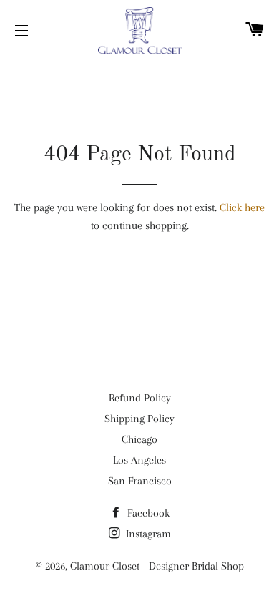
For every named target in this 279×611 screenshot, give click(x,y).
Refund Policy (140, 397)
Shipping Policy (139, 418)
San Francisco (140, 480)
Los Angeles (139, 460)
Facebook (147, 513)
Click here (242, 207)
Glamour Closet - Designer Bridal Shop (157, 565)
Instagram (147, 533)
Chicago (139, 439)
